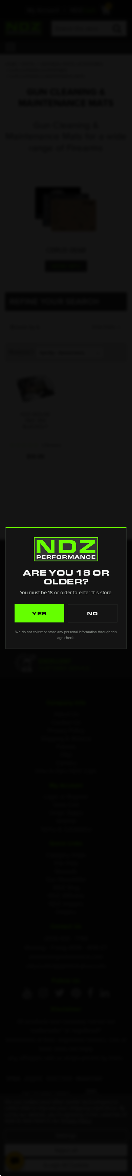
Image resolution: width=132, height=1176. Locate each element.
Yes (39, 613)
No (92, 613)
